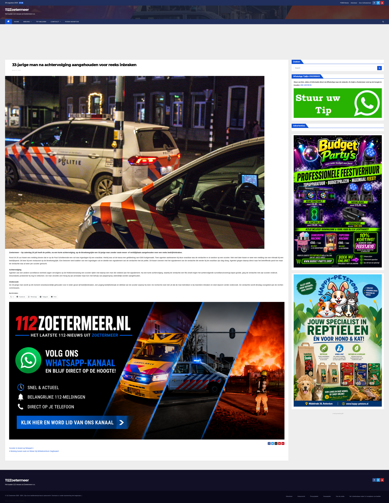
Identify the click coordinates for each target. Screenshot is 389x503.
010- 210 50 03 (305, 85)
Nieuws (26, 22)
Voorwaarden (327, 496)
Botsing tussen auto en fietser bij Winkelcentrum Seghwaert (34, 451)
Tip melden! (41, 22)
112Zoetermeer (17, 9)
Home (16, 22)
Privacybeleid (314, 496)
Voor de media (340, 496)
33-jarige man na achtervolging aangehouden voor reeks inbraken (74, 64)
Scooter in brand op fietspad (20, 448)
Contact (55, 22)
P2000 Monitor (344, 3)
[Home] (8, 21)
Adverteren (354, 3)
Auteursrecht (301, 496)
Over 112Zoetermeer (365, 3)
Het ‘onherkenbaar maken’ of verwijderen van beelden (365, 496)
